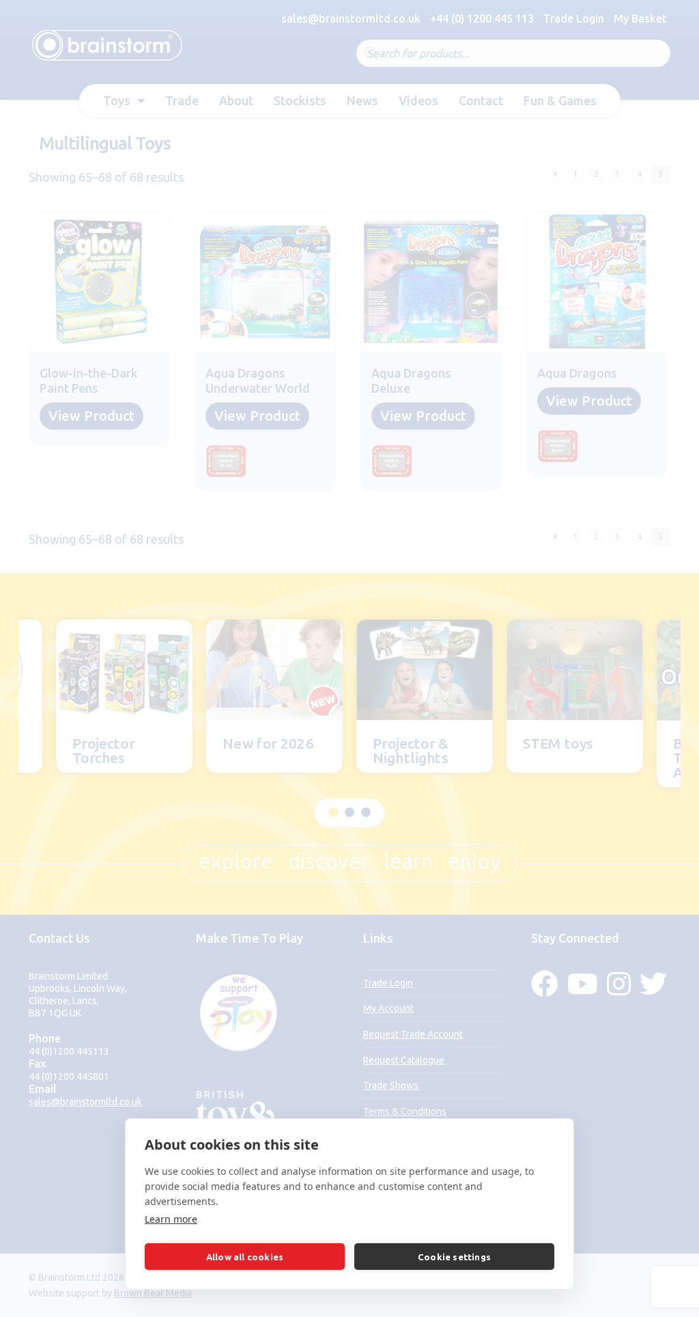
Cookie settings (454, 1257)
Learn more (171, 1218)
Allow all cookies (244, 1257)
